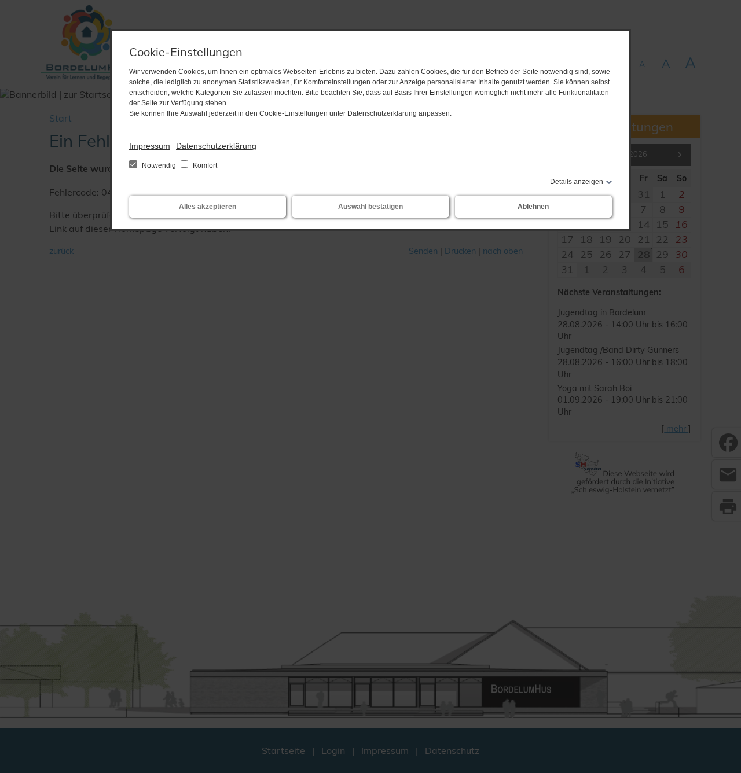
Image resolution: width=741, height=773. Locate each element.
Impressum (149, 145)
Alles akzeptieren (207, 207)
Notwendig (159, 165)
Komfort (204, 165)
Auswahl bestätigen (370, 207)
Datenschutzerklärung (216, 145)
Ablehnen (533, 207)
